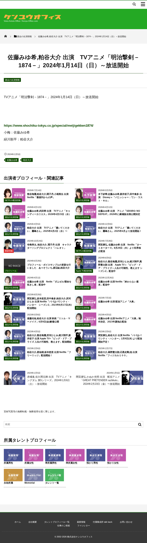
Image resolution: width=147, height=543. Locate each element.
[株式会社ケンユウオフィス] (32, 18)
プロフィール (10, 271)
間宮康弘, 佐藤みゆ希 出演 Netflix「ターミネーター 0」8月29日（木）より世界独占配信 (119, 248)
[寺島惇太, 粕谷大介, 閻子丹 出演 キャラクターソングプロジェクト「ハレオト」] (14, 250)
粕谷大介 (27, 160)
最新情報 (9, 251)
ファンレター (83, 525)
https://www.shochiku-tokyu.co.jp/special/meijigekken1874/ (48, 125)
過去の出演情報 (12, 80)
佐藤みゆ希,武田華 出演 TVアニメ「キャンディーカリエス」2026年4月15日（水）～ (49, 214)
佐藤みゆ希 (12, 160)
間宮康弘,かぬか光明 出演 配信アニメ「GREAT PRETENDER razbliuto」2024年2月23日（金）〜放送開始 (98, 380)
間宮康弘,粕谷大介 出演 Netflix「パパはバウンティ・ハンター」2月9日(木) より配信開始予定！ (120, 338)
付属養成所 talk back (102, 522)
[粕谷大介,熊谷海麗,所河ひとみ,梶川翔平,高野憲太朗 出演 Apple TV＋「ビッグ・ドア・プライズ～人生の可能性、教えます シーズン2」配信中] (85, 267)
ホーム (18, 522)
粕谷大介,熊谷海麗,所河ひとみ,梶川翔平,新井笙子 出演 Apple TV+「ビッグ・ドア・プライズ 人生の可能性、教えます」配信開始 (49, 338)
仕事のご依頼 (63, 525)
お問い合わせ (126, 522)
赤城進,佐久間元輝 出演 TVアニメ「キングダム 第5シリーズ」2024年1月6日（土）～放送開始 (49, 380)
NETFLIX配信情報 (13, 200)
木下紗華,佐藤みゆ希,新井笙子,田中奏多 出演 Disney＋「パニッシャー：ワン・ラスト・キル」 (120, 197)
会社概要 (32, 522)
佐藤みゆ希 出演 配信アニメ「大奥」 (117, 301)
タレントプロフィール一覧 (56, 522)
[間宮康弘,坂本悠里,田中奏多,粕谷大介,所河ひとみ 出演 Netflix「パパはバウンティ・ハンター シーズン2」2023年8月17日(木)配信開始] (14, 304)
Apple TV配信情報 (84, 271)
